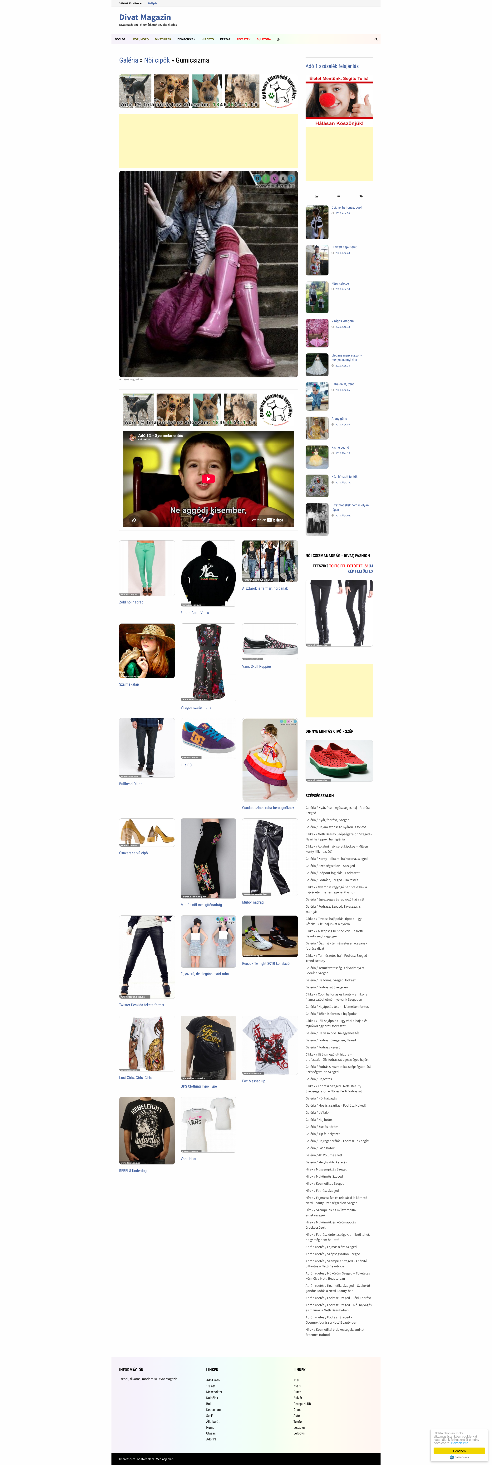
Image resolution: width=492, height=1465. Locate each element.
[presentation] (317, 196)
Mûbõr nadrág (253, 902)
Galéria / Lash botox (320, 1148)
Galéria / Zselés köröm (322, 1126)
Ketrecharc (213, 1410)
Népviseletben (341, 283)
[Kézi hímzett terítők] (317, 477)
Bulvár (297, 1398)
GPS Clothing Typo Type (199, 1086)
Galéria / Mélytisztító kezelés (326, 1162)
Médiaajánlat (164, 1459)
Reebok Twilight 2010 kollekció (266, 963)
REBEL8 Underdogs (133, 1170)
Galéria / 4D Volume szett (324, 1155)
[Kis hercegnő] (317, 448)
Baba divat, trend (343, 384)
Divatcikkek (186, 39)
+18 (296, 1380)
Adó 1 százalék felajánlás (332, 66)
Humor (210, 1427)
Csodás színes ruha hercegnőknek (268, 807)
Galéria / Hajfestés (319, 1079)
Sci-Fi (210, 1416)
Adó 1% (211, 1439)
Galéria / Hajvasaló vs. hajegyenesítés (333, 1033)
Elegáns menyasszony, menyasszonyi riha (347, 357)
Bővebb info (459, 1442)
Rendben (459, 1450)
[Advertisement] (208, 141)
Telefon (298, 1422)
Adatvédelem (145, 1459)
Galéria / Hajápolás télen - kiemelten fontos (337, 1006)
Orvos (297, 1410)
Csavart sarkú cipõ (133, 853)
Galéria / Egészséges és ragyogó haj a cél (335, 899)
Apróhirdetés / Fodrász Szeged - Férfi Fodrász (338, 1298)
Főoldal (121, 39)
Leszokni (299, 1427)
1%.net (210, 1386)
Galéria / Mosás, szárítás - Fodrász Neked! (336, 1105)
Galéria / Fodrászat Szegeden (327, 987)
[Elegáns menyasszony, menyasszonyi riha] (317, 356)
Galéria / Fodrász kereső (323, 1047)
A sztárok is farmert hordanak (265, 588)
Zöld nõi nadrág (131, 602)
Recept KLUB (302, 1404)
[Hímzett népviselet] (317, 247)
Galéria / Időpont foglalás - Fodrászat (333, 873)
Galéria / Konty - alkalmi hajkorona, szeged (337, 858)
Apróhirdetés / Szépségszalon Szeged (333, 1254)
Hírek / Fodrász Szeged (322, 1190)
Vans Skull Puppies (257, 666)
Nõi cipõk (157, 60)
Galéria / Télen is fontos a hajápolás (331, 1013)
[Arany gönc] (317, 419)
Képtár (225, 39)
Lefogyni (299, 1433)
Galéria (128, 60)
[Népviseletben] (317, 284)
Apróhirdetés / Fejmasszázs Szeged (331, 1247)
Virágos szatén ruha (196, 707)
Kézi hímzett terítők (344, 477)
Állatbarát (212, 1422)
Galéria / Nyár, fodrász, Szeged (327, 820)
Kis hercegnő (340, 447)
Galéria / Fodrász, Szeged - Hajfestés (332, 880)
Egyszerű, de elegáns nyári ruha (205, 973)
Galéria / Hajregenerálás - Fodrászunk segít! (337, 1141)
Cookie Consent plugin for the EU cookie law (459, 1457)
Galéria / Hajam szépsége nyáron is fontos (336, 827)
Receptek (244, 39)
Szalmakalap (129, 684)
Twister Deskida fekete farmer (141, 1005)
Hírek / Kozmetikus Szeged (325, 1183)
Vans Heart (189, 1158)
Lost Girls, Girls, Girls (135, 1077)
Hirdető (208, 39)
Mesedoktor (214, 1392)
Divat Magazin (145, 17)
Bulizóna (264, 39)
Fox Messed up (253, 1081)
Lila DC (186, 765)
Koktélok (212, 1398)
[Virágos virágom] (317, 321)
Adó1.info (213, 1380)
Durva (297, 1392)
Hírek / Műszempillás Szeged (326, 1169)
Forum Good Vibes (195, 612)
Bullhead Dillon (130, 784)
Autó (296, 1416)
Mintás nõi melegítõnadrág (201, 904)
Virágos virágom (343, 321)
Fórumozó (141, 39)
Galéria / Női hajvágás (321, 1098)
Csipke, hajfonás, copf (347, 207)
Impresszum (127, 1459)
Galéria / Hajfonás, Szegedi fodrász (331, 980)
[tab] (317, 196)
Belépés (152, 3)
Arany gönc (339, 419)
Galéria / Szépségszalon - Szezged (330, 865)
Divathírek (163, 39)
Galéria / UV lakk (317, 1112)
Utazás (211, 1433)
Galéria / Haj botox (319, 1119)
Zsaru (297, 1386)
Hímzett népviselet (344, 247)
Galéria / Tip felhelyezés (323, 1134)
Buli (208, 1404)
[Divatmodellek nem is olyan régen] (317, 505)
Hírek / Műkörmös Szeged (324, 1176)
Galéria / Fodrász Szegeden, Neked (331, 1040)
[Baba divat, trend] (317, 384)
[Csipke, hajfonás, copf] (317, 208)
